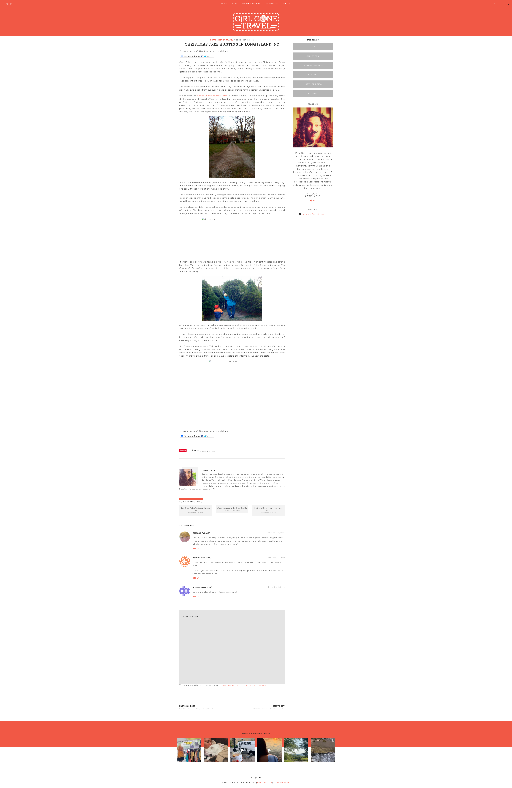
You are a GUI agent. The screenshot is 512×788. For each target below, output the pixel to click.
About (224, 4)
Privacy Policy (264, 783)
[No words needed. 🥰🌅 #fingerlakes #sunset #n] (269, 750)
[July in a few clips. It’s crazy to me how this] (323, 750)
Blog (234, 4)
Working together (251, 4)
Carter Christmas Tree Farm (212, 95)
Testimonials (271, 4)
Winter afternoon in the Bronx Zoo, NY (232, 508)
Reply (196, 548)
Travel (229, 40)
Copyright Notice (282, 783)
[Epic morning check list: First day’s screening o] (242, 750)
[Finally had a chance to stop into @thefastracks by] (189, 750)
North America (217, 40)
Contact (287, 4)
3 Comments (186, 525)
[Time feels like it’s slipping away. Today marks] (216, 750)
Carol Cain (208, 470)
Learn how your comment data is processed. (244, 685)
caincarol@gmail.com (313, 214)
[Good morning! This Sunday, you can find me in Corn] (296, 750)
